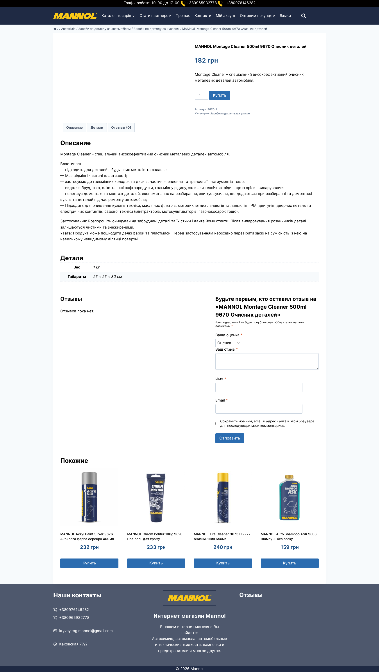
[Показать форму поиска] (299, 15)
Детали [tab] (97, 127)
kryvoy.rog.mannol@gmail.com (86, 631)
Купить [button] (89, 563)
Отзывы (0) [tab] (121, 127)
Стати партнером (155, 15)
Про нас (183, 15)
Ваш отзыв (226, 349)
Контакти (203, 15)
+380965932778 (74, 617)
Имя (220, 379)
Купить (219, 95)
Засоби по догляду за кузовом (230, 113)
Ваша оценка (229, 335)
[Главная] (54, 29)
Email (221, 400)
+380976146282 (74, 609)
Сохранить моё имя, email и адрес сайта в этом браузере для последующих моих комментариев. (267, 423)
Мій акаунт (226, 15)
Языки (285, 15)
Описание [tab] (74, 127)
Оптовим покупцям (257, 15)
